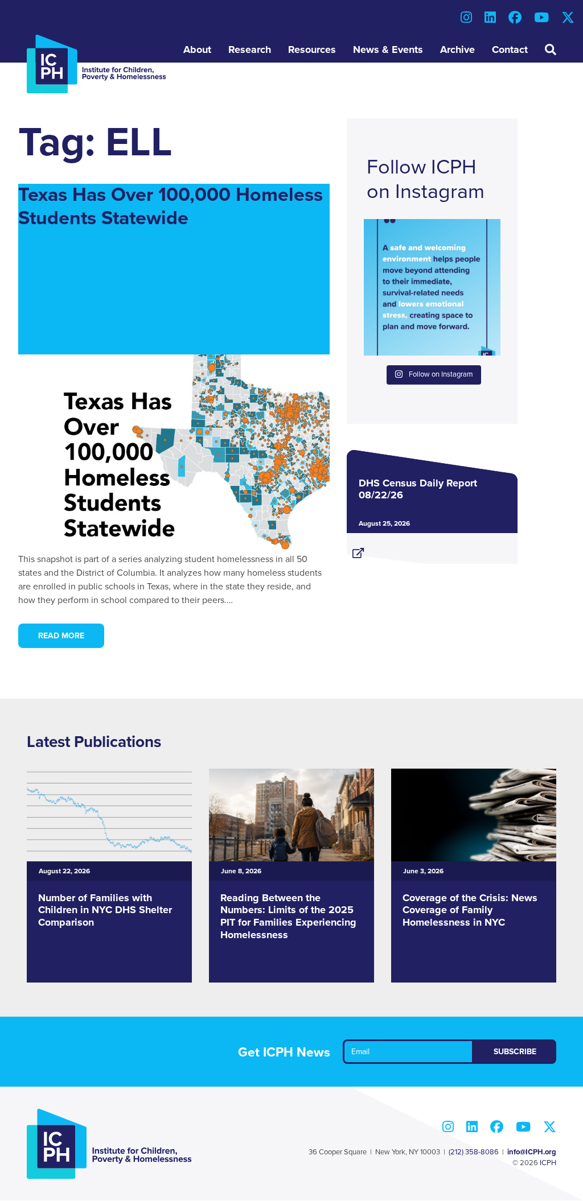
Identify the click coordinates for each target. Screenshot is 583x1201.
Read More (61, 636)
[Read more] (432, 548)
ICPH (548, 1162)
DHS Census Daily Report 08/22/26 (418, 489)
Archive (457, 49)
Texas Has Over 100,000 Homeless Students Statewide (170, 206)
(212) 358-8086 (474, 1152)
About (197, 49)
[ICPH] (96, 63)
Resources (312, 49)
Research (249, 49)
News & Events (388, 49)
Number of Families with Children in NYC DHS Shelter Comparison (105, 910)
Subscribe (515, 1051)
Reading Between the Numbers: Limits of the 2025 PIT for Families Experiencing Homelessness (288, 916)
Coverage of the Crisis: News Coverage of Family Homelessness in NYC (470, 910)
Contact (510, 49)
